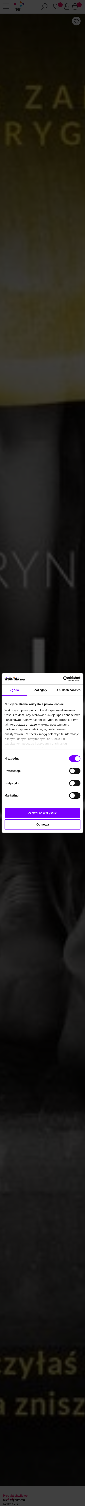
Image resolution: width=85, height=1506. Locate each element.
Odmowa (42, 824)
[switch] (74, 771)
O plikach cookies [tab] (68, 690)
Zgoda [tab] (14, 690)
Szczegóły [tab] (40, 690)
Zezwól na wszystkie (42, 813)
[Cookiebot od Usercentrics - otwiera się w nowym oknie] (63, 678)
